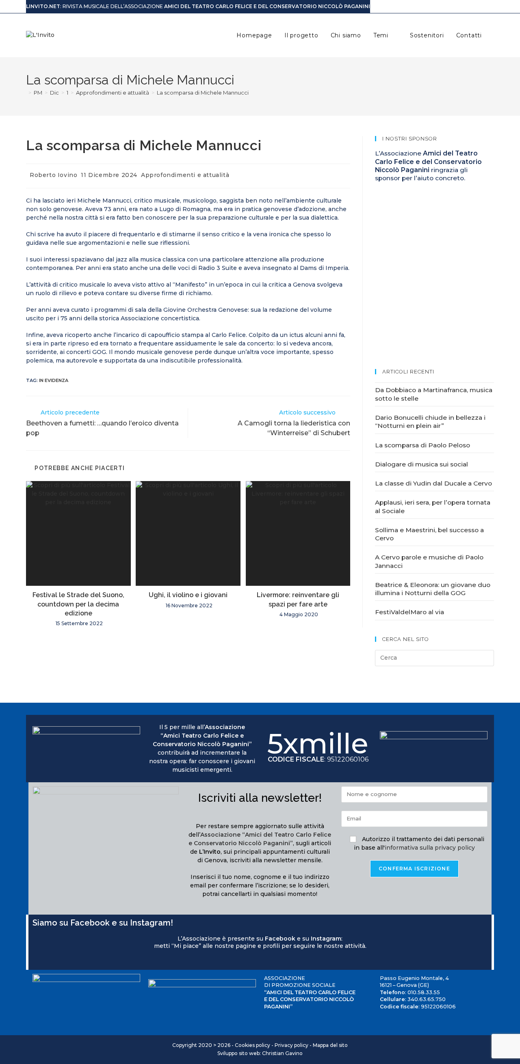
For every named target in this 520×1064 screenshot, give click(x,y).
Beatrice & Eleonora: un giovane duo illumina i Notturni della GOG (432, 589)
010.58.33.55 (423, 992)
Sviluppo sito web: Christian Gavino (260, 1053)
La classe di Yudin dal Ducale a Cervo (433, 483)
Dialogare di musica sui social (421, 464)
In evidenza (53, 380)
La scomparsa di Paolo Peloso (422, 445)
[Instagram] (44, 961)
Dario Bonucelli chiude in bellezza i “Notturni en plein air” (430, 421)
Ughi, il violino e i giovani (188, 595)
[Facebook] (35, 961)
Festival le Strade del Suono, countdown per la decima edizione (78, 604)
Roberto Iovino (53, 175)
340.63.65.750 (426, 999)
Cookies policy (252, 1045)
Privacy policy (291, 1045)
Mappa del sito (330, 1045)
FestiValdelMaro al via (409, 612)
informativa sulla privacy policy (430, 847)
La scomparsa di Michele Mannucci (203, 92)
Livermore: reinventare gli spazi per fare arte (298, 599)
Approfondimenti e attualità (185, 175)
